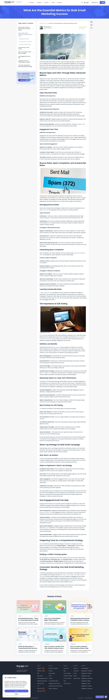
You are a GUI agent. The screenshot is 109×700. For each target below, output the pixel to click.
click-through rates (71, 574)
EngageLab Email (80, 124)
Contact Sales (99, 697)
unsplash (48, 332)
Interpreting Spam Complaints (25, 41)
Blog (46, 23)
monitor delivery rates (46, 512)
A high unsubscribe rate (46, 292)
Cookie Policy (21, 687)
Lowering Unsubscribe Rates (25, 44)
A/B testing (42, 335)
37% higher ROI (46, 372)
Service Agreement (88, 698)
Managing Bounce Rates (24, 38)
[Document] (82, 2)
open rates (63, 574)
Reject (16, 694)
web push (46, 527)
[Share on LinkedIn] (91, 25)
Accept (16, 691)
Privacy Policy (81, 698)
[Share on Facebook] (91, 28)
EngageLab (42, 23)
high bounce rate (44, 210)
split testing (56, 347)
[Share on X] (91, 22)
